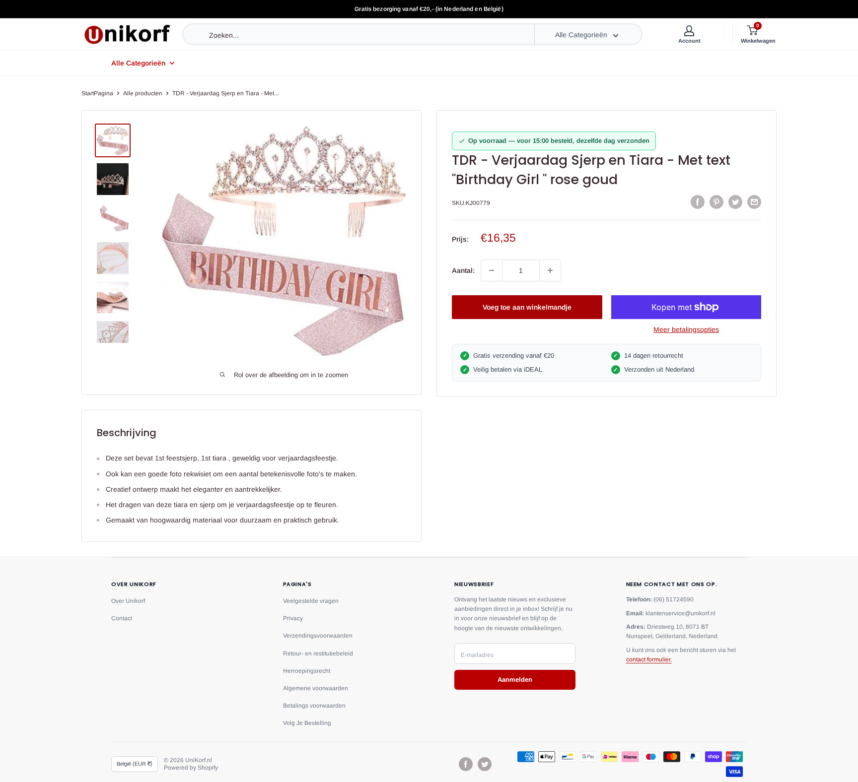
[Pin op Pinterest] (716, 202)
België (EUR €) (134, 764)
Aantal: (463, 270)
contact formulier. (649, 659)
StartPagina (97, 93)
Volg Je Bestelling (307, 722)
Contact (121, 618)
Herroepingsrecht (306, 670)
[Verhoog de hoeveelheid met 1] (550, 270)
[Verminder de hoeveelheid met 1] (491, 270)
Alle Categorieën (138, 63)
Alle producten (142, 93)
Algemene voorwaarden (315, 688)
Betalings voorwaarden (314, 705)
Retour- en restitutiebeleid (318, 653)
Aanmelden (515, 679)
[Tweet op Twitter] (735, 202)
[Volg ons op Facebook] (466, 764)
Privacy (293, 618)
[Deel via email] (754, 202)
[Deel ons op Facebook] (698, 202)
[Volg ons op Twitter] (485, 764)
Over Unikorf (128, 600)
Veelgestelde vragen (311, 600)
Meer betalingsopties (686, 329)
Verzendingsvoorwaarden (318, 635)
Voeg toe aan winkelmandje (527, 307)
